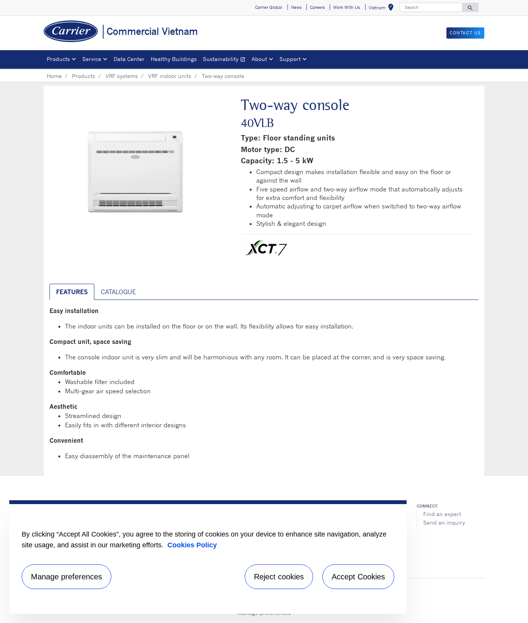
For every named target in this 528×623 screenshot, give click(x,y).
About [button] (259, 59)
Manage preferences (66, 576)
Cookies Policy (192, 545)
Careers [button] (317, 7)
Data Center (129, 59)
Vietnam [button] (383, 8)
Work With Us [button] (346, 7)
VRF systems (122, 76)
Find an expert (442, 514)
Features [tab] (72, 292)
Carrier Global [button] (268, 7)
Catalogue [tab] (118, 292)
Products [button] (58, 59)
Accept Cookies (358, 576)
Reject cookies (279, 576)
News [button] (296, 7)
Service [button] (91, 59)
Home (54, 76)
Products (83, 76)
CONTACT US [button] (465, 33)
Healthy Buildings (174, 59)
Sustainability (226, 60)
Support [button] (290, 59)
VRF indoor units (169, 76)
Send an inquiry (444, 522)
